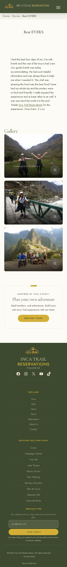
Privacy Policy (29, 556)
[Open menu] (58, 6)
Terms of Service (29, 563)
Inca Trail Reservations (30, 105)
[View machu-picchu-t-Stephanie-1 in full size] (55, 170)
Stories (16, 16)
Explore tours (33, 318)
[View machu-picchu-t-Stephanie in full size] (55, 263)
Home (6, 16)
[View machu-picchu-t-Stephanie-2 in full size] (55, 217)
